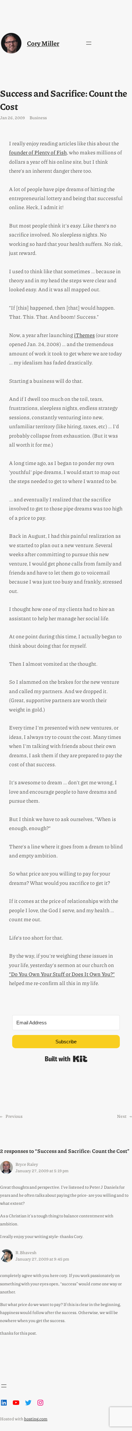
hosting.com (35, 1419)
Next (122, 1116)
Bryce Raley (26, 1164)
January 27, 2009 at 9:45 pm (42, 1259)
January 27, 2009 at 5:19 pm (42, 1170)
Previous (13, 1116)
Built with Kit (66, 1059)
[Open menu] (89, 43)
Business (38, 117)
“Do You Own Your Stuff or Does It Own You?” (62, 974)
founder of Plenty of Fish (38, 152)
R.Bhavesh (26, 1252)
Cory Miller (43, 43)
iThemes (84, 335)
